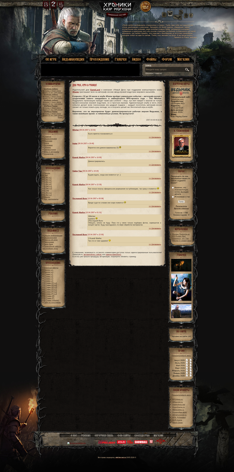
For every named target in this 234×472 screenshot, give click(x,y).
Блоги (46, 143)
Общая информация (53, 235)
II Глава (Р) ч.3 (50, 294)
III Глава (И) (49, 296)
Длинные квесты (51, 268)
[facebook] (191, 13)
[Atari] (121, 443)
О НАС (74, 435)
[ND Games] (151, 443)
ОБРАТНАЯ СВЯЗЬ (104, 435)
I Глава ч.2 (48, 276)
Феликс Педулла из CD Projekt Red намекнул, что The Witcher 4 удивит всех (181, 237)
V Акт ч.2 (48, 195)
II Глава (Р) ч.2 (50, 291)
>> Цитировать (155, 137)
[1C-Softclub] (130, 443)
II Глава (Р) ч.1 (50, 289)
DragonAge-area (179, 412)
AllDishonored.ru (179, 415)
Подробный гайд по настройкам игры (52, 247)
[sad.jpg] (181, 271)
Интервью (48, 145)
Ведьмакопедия (73, 59)
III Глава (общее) (51, 300)
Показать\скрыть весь (181, 355)
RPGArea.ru (177, 399)
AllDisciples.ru (178, 410)
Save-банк (48, 244)
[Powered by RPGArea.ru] (161, 443)
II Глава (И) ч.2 (50, 285)
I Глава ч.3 (48, 278)
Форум (167, 59)
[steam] (178, 13)
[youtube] (185, 13)
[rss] (181, 10)
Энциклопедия (50, 139)
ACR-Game (177, 420)
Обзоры (47, 147)
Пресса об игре (51, 240)
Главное (47, 136)
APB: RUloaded (179, 417)
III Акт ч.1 (48, 186)
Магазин (183, 59)
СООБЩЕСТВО (142, 435)
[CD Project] (107, 443)
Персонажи (49, 242)
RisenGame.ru (178, 407)
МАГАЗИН (158, 435)
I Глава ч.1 (48, 274)
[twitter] (170, 13)
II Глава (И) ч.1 (50, 283)
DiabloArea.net (178, 404)
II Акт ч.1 (47, 177)
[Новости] (187, 360)
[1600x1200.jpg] (181, 317)
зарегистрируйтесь (113, 254)
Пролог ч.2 (48, 272)
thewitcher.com (177, 99)
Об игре (51, 59)
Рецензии (48, 141)
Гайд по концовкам (52, 302)
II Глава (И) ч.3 (50, 287)
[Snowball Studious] (141, 443)
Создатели (48, 154)
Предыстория (50, 149)
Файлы (151, 59)
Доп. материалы (51, 199)
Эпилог (47, 197)
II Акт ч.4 (47, 184)
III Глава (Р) (49, 298)
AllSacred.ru (177, 402)
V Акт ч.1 (48, 193)
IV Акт (46, 190)
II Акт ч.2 (47, 180)
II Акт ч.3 (47, 182)
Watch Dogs (177, 422)
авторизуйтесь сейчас (93, 254)
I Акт (46, 175)
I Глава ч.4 (48, 281)
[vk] (164, 13)
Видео (136, 59)
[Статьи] (191, 360)
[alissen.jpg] (181, 300)
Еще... (61, 117)
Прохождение (99, 59)
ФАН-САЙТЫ (123, 435)
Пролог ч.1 (48, 270)
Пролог (47, 173)
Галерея (120, 59)
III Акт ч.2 (48, 188)
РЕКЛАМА (86, 435)
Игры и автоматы (51, 152)
